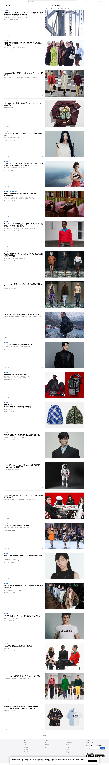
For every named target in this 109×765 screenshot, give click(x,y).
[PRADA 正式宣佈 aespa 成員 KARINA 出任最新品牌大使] (64, 566)
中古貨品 (26, 749)
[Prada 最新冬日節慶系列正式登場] (64, 385)
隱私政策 (98, 750)
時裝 (40, 8)
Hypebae (47, 746)
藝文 (47, 8)
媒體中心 (67, 744)
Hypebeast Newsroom (9, 19)
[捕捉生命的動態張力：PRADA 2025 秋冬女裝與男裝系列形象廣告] (64, 53)
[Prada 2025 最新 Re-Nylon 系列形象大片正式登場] (64, 325)
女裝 (25, 744)
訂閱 (103, 748)
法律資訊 (67, 751)
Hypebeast (47, 742)
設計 (51, 8)
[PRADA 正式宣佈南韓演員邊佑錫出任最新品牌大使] (64, 445)
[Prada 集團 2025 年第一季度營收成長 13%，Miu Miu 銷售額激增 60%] (64, 113)
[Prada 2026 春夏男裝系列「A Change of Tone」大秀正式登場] (64, 83)
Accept (92, 760)
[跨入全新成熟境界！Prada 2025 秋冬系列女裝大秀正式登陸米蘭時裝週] (64, 264)
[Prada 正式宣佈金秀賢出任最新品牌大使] (64, 355)
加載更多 (44, 735)
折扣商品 (26, 751)
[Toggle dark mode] (105, 5)
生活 (58, 8)
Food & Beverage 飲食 (13, 191)
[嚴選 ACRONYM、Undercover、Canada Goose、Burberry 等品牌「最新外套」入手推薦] (64, 415)
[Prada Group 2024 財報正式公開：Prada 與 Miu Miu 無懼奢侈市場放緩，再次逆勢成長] (64, 234)
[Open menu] (4, 5)
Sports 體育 (6, 10)
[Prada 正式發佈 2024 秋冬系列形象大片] (64, 656)
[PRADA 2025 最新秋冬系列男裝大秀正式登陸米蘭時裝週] (64, 294)
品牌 (65, 8)
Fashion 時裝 (6, 40)
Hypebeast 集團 (69, 742)
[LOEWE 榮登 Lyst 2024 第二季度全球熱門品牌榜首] (64, 626)
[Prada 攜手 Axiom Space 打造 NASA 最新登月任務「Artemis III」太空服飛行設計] (64, 475)
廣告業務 (67, 749)
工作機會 (67, 746)
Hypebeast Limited (9, 760)
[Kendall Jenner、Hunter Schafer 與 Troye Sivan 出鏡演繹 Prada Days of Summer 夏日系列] (64, 174)
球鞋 (43, 8)
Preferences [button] (50, 760)
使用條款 (95, 750)
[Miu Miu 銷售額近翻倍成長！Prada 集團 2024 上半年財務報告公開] (64, 596)
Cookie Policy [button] (24, 760)
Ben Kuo (7, 530)
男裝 (25, 742)
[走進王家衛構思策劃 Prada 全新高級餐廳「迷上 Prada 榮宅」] (64, 204)
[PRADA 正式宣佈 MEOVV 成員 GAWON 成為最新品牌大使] (64, 144)
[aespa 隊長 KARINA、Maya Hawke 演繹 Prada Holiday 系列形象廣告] (64, 505)
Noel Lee (7, 49)
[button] (26, 35)
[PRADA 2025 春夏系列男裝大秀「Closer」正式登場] (64, 686)
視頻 (62, 8)
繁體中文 (103, 760)
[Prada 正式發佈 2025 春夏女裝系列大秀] (64, 536)
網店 (69, 8)
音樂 (54, 8)
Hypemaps (47, 744)
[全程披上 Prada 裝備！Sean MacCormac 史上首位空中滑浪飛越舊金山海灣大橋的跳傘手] (64, 23)
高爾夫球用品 (27, 747)
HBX (46, 747)
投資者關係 (68, 747)
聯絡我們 (67, 752)
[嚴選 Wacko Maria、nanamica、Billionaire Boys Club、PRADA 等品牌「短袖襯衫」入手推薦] (64, 717)
